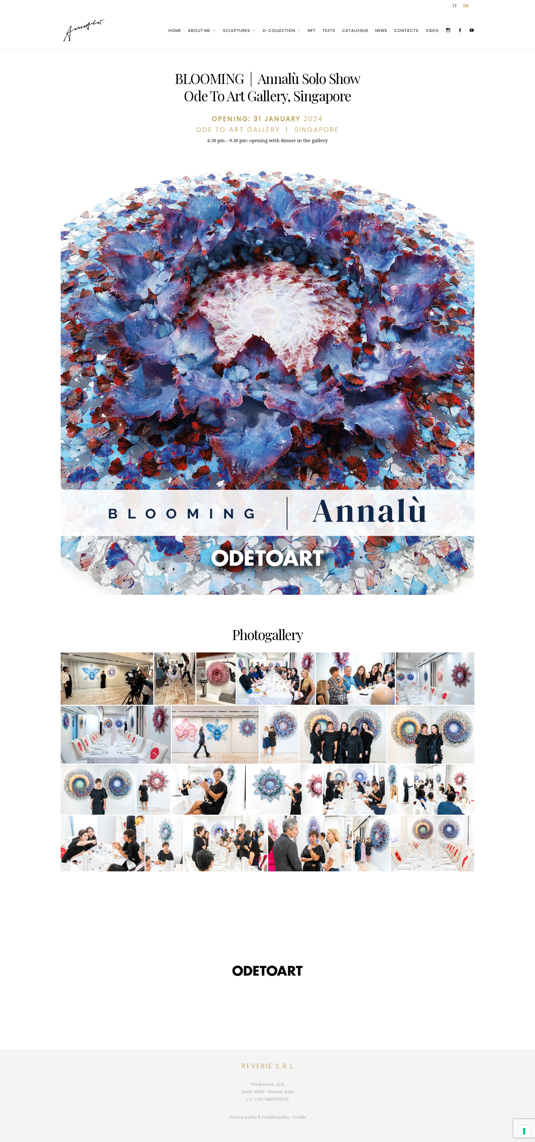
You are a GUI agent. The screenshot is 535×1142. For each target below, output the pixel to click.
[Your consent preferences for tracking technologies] (524, 1131)
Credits (299, 1117)
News (381, 30)
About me (199, 30)
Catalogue (355, 30)
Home (174, 30)
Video (432, 30)
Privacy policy (243, 1117)
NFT (311, 30)
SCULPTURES (236, 30)
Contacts (406, 30)
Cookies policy (275, 1117)
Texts (329, 30)
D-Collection (279, 30)
